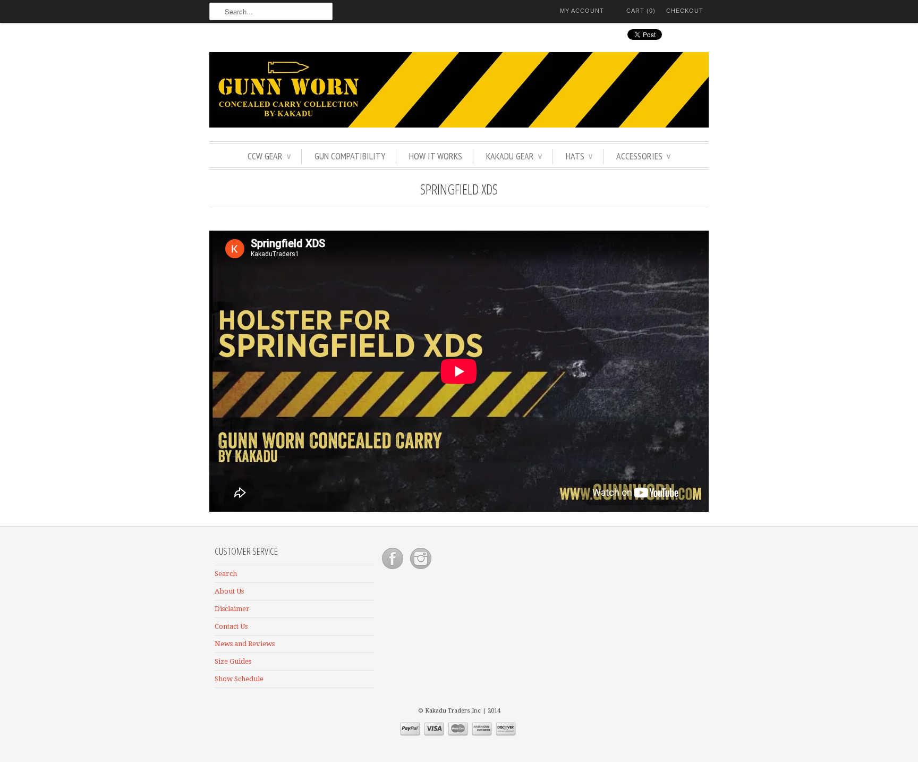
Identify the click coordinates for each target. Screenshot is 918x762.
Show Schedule (239, 679)
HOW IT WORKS (435, 156)
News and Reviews (245, 644)
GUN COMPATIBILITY (349, 156)
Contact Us (231, 626)
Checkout (684, 10)
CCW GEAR (269, 156)
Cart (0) (641, 10)
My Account (582, 10)
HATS (579, 156)
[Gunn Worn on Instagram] (420, 569)
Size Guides (233, 661)
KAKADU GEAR (514, 156)
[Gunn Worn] (459, 91)
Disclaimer (232, 609)
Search (226, 574)
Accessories (643, 156)
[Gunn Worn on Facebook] (393, 569)
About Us (229, 591)
